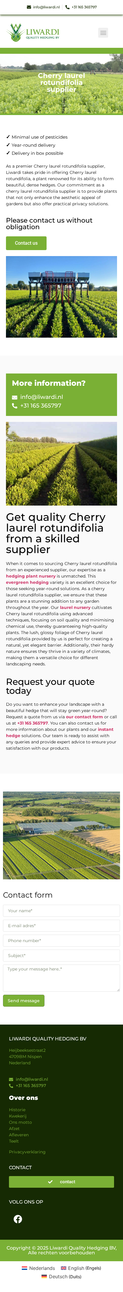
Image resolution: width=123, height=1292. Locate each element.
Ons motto (20, 1122)
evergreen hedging (27, 582)
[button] (103, 33)
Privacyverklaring (27, 1152)
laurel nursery (75, 607)
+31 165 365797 (32, 723)
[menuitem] (38, 1268)
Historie (17, 1109)
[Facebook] (17, 1219)
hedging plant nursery (31, 576)
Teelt (14, 1141)
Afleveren (19, 1135)
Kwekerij (18, 1116)
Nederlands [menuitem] (42, 1268)
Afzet (14, 1128)
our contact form (84, 717)
